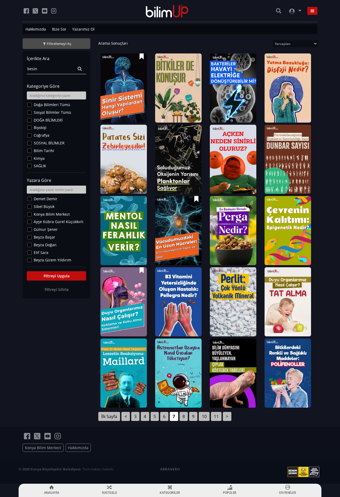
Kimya (39, 158)
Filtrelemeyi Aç (59, 43)
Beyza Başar (44, 237)
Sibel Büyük (44, 206)
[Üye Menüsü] (295, 11)
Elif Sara (41, 252)
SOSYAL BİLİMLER (49, 142)
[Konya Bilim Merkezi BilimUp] (167, 11)
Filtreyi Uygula (57, 275)
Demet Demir (45, 198)
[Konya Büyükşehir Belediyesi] (304, 472)
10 (204, 416)
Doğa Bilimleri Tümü (52, 104)
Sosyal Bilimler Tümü (52, 112)
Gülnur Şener (46, 229)
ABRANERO (170, 469)
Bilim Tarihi (44, 150)
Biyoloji (40, 127)
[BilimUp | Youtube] (44, 11)
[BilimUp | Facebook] (26, 11)
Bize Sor (59, 29)
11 (216, 416)
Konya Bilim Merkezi (52, 214)
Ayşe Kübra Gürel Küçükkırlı (58, 221)
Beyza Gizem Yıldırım (52, 259)
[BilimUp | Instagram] (53, 11)
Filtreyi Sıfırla (57, 289)
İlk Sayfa (109, 416)
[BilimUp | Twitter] (35, 11)
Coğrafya (41, 135)
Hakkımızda (36, 29)
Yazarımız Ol (83, 29)
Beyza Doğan (45, 244)
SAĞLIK (40, 165)
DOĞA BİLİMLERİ (48, 120)
